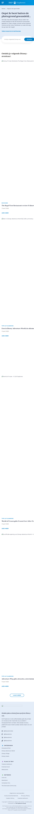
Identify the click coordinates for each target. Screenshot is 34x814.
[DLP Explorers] (17, 2)
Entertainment (6, 766)
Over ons (4, 777)
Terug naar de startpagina (11, 31)
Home (3, 8)
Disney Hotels (5, 756)
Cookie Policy (10, 798)
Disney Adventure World (8, 750)
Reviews (5, 203)
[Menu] (3, 2)
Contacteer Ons (6, 783)
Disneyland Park (6, 748)
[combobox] (13, 39)
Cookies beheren (23, 798)
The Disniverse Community (9, 785)
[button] (17, 695)
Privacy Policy (25, 795)
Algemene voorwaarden (17, 793)
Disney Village (5, 753)
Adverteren (5, 780)
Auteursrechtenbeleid (11, 795)
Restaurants (5, 769)
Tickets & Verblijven (7, 764)
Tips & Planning (8, 325)
